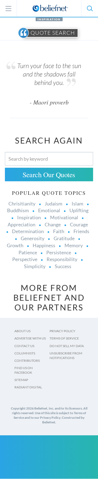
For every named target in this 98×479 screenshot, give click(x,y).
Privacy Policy (62, 331)
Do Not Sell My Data (67, 346)
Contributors (27, 361)
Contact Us (24, 346)
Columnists (24, 353)
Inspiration (49, 19)
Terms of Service (64, 338)
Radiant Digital (28, 387)
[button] (89, 8)
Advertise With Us (30, 338)
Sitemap (21, 380)
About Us (22, 331)
